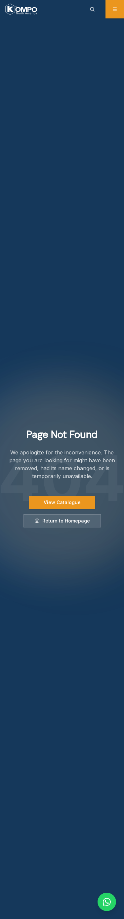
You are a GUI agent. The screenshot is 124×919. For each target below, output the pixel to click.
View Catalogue (62, 502)
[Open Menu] (114, 9)
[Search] (93, 9)
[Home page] (21, 9)
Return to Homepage (66, 520)
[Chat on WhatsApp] (107, 902)
